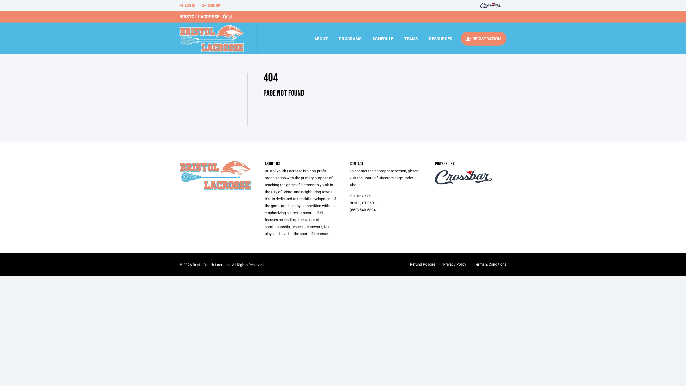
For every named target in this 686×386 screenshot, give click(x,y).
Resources (440, 38)
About (321, 38)
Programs (350, 38)
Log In (189, 5)
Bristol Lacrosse (199, 16)
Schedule (383, 38)
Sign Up (213, 5)
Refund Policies (422, 264)
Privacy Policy (454, 264)
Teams (411, 38)
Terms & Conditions (490, 264)
